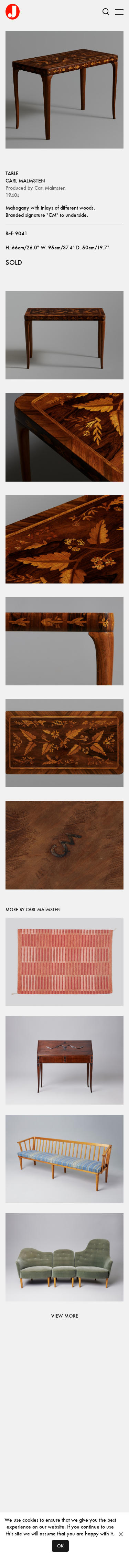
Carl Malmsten (25, 180)
